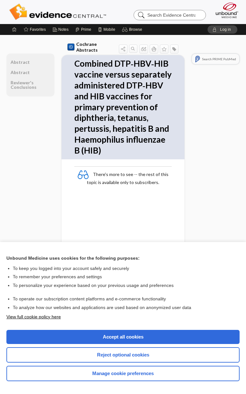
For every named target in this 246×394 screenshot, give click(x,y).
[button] (133, 29)
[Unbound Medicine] (225, 10)
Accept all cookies (123, 337)
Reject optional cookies (123, 354)
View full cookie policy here (33, 316)
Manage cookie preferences (123, 373)
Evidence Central (59, 12)
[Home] (14, 29)
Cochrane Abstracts (87, 47)
